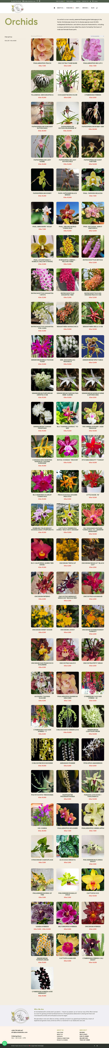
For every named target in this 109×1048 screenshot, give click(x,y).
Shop (77, 8)
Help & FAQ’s (83, 1034)
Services (85, 8)
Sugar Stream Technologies (38, 1045)
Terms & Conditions (63, 1038)
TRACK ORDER (69, 1)
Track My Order (85, 1040)
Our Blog (60, 1036)
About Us (60, 8)
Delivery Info (84, 1038)
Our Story (60, 1032)
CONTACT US (85, 1)
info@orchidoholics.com (19, 1032)
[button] (4, 1043)
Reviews (82, 1032)
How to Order (84, 1036)
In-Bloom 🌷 (70, 8)
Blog (92, 8)
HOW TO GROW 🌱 (60, 1)
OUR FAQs (78, 1)
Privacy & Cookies (62, 1040)
